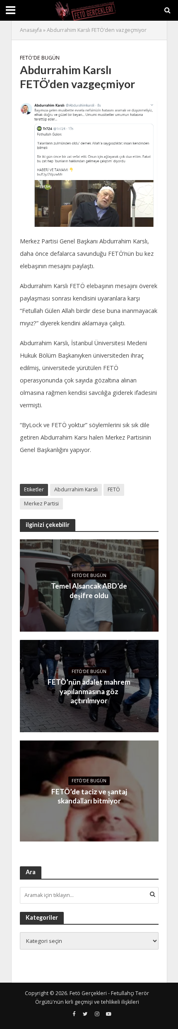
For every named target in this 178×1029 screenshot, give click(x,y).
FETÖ (114, 489)
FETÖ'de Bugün (40, 57)
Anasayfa (31, 30)
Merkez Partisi (41, 503)
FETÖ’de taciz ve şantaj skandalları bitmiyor (89, 796)
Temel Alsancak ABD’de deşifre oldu (89, 590)
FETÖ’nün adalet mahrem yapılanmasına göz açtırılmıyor (89, 691)
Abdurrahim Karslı (76, 489)
